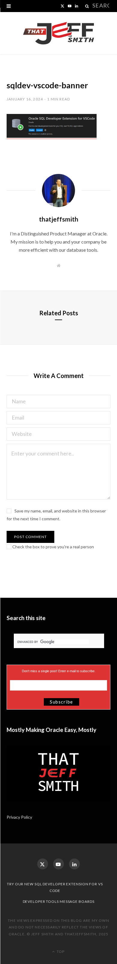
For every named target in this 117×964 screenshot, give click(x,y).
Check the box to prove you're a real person (52, 546)
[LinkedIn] (74, 863)
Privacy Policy (20, 817)
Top (60, 951)
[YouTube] (58, 863)
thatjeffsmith (58, 219)
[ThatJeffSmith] (58, 33)
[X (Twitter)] (42, 863)
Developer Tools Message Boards (58, 901)
